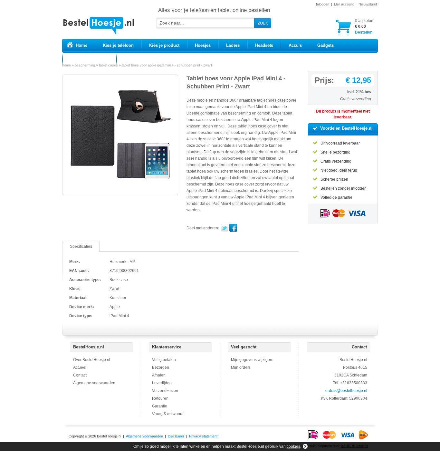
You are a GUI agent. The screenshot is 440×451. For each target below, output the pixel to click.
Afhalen (159, 375)
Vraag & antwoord (168, 414)
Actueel (79, 367)
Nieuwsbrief (368, 4)
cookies (293, 446)
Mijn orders (241, 367)
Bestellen (364, 26)
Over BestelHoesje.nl (91, 359)
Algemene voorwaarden (94, 383)
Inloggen (322, 4)
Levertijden (162, 383)
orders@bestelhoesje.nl (346, 390)
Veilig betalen (164, 359)
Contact (80, 375)
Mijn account (344, 4)
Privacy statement (203, 436)
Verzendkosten (165, 390)
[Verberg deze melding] (304, 446)
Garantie (159, 406)
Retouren (160, 398)
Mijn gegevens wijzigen (251, 359)
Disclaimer (176, 436)
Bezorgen (160, 367)
